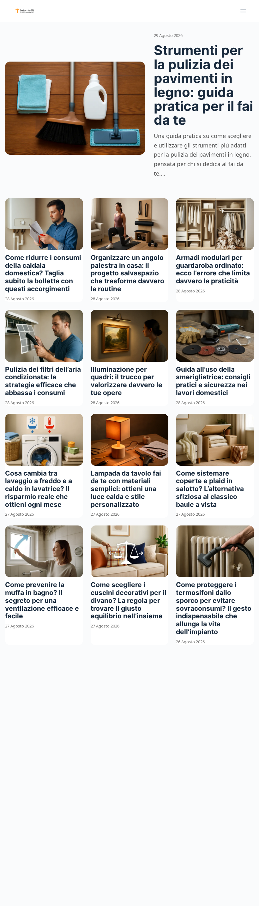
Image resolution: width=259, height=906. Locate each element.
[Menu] (243, 11)
